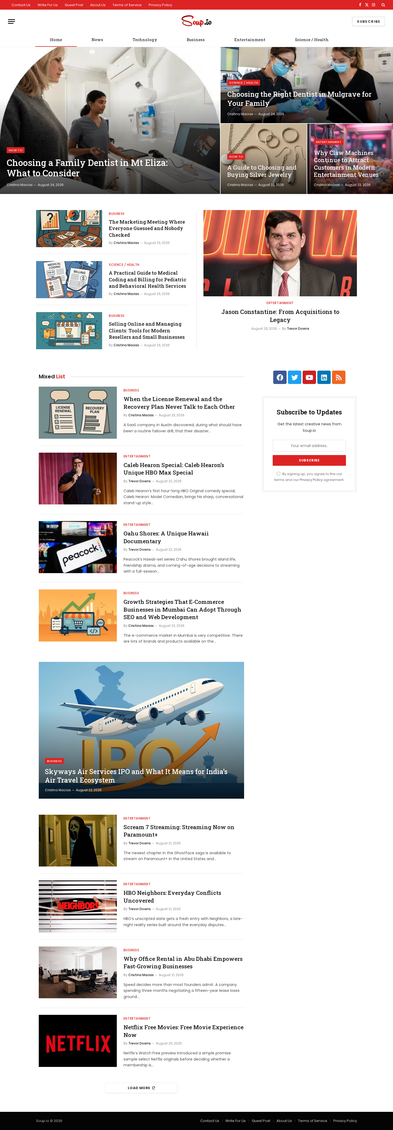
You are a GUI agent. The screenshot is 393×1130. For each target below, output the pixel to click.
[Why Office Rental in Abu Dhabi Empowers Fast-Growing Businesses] (78, 972)
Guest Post (74, 4)
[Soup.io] (196, 21)
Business (196, 39)
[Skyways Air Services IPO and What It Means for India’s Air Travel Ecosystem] (141, 730)
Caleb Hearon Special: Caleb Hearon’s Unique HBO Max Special (174, 468)
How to (15, 150)
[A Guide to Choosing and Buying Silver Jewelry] (263, 159)
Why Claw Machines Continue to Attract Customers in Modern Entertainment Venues (346, 164)
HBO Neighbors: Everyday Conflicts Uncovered (172, 896)
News (97, 39)
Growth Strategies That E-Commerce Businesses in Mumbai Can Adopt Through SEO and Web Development (182, 609)
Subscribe (368, 21)
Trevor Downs (298, 328)
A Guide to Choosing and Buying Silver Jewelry (261, 171)
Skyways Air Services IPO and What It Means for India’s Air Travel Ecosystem (136, 776)
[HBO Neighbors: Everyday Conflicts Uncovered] (78, 906)
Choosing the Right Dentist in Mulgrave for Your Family (299, 98)
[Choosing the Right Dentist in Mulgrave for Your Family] (307, 85)
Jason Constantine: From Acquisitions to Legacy (280, 316)
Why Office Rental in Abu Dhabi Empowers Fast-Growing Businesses (183, 962)
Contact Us (20, 4)
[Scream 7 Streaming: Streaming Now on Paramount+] (78, 841)
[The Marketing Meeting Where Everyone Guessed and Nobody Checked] (69, 228)
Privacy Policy (160, 4)
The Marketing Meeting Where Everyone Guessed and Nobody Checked (147, 228)
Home (56, 39)
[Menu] (11, 21)
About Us (98, 4)
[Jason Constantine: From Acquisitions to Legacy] (280, 253)
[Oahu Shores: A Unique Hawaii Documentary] (78, 547)
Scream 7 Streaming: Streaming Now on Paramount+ (179, 830)
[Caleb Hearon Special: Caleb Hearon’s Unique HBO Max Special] (78, 479)
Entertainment (249, 39)
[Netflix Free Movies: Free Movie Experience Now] (78, 1041)
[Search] (382, 5)
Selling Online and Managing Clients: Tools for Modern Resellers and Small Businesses (147, 330)
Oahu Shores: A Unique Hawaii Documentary (166, 537)
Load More (139, 1087)
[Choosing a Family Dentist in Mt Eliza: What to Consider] (110, 120)
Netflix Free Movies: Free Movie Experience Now (184, 1031)
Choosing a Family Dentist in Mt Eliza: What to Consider (87, 167)
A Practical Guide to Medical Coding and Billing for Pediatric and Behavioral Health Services (147, 279)
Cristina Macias (20, 184)
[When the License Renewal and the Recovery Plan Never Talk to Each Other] (78, 413)
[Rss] (338, 377)
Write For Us (47, 4)
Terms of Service (127, 4)
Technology (145, 39)
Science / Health (312, 39)
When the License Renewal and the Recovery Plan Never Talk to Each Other (179, 402)
